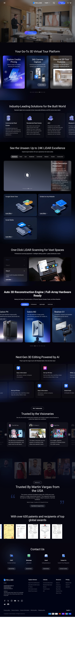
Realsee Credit (68, 582)
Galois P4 (68, 584)
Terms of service (15, 610)
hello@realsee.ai (7, 587)
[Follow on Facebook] (5, 601)
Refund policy (34, 610)
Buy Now (44, 32)
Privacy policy (7, 610)
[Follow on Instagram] (12, 601)
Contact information (24, 610)
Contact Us (62, 3)
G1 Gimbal (30, 586)
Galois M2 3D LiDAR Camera (34, 584)
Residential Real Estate (47, 584)
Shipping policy (41, 610)
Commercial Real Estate (48, 582)
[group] (20, 156)
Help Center (58, 586)
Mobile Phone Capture (32, 591)
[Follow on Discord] (8, 604)
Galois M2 (68, 586)
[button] (5, 72)
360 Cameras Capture (32, 589)
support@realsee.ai (8, 588)
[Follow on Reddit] (5, 604)
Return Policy (58, 593)
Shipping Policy (59, 591)
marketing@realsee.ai (9, 585)
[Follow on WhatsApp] (22, 601)
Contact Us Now (63, 568)
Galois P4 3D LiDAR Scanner (33, 582)
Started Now (29, 568)
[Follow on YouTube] (15, 601)
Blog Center (58, 589)
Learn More (41, 84)
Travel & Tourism (46, 589)
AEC (44, 591)
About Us (58, 582)
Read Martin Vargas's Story (37, 506)
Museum (45, 586)
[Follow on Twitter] (8, 601)
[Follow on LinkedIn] (18, 601)
